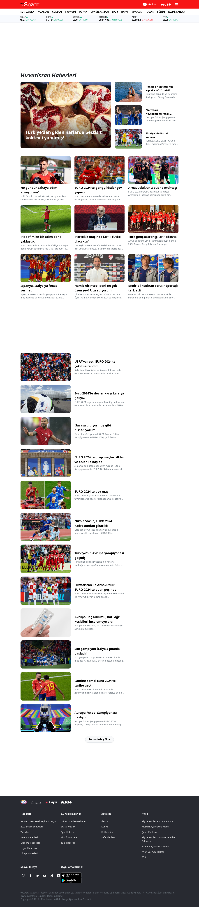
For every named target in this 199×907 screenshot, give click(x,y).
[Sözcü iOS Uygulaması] (71, 875)
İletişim (105, 821)
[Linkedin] (59, 876)
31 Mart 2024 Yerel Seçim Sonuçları (39, 821)
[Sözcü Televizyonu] (24, 802)
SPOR (115, 11)
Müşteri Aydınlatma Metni (155, 826)
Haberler (26, 813)
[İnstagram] (24, 876)
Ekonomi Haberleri (30, 842)
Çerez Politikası (149, 832)
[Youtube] (45, 876)
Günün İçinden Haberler (73, 821)
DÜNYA (83, 11)
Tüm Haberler (68, 842)
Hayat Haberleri (29, 848)
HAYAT (124, 11)
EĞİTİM (161, 11)
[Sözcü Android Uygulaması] (71, 880)
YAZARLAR (43, 11)
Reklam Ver (107, 832)
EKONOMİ (70, 11)
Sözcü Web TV (68, 826)
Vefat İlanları (108, 837)
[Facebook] (31, 876)
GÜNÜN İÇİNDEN (99, 11)
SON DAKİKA (27, 11)
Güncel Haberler (71, 813)
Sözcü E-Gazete (69, 837)
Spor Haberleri (68, 832)
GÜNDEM (57, 11)
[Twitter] (38, 876)
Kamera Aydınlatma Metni (155, 846)
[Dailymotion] (52, 876)
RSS (144, 857)
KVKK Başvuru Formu (153, 851)
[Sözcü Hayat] (51, 802)
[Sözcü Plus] (66, 802)
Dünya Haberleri (29, 853)
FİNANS (150, 11)
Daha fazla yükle (99, 739)
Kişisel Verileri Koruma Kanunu (158, 821)
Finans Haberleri (29, 837)
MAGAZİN (137, 11)
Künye (104, 826)
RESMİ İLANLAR (176, 11)
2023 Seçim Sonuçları (32, 826)
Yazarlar (25, 832)
